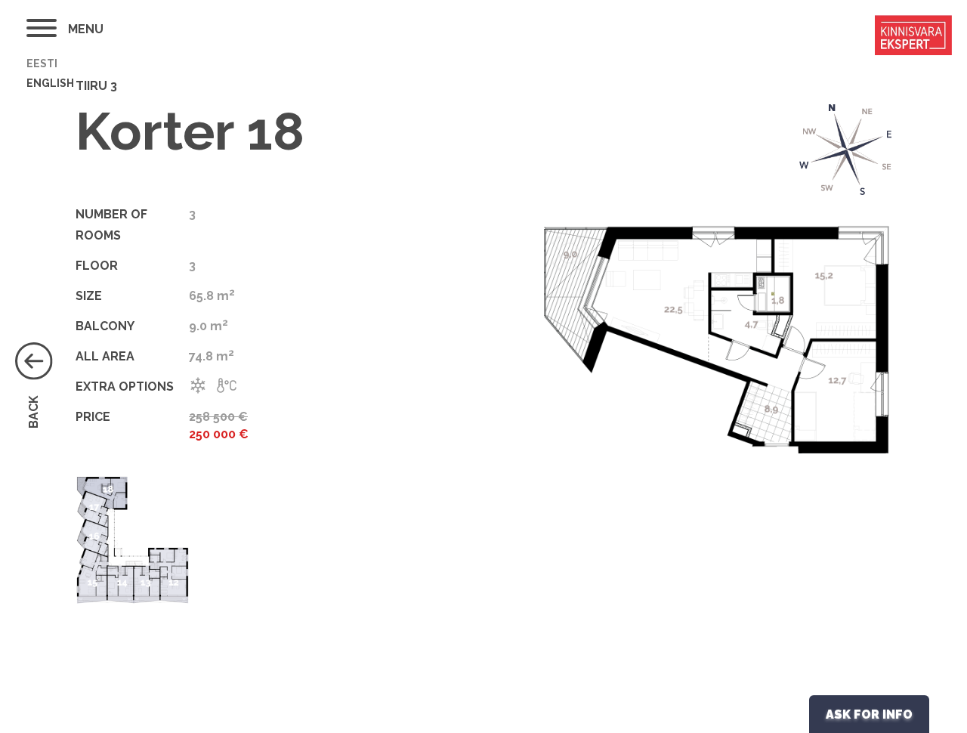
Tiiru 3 (96, 86)
